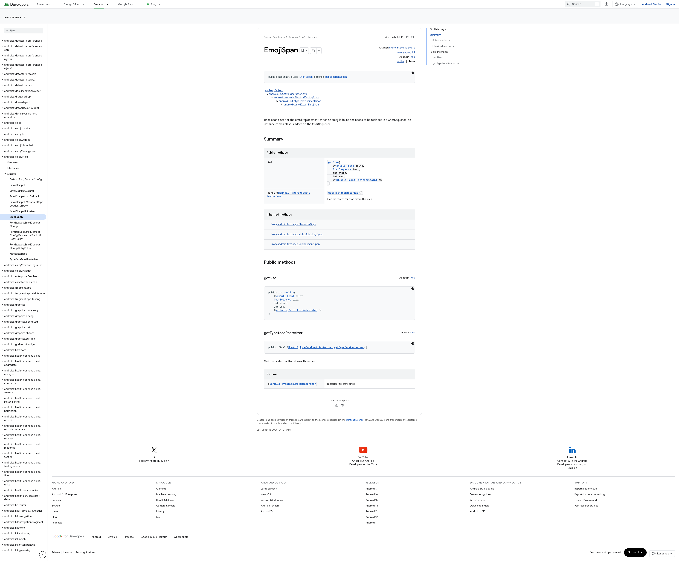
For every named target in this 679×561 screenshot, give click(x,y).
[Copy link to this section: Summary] (286, 139)
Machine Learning (166, 494)
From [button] (293, 224)
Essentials (43, 4)
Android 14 (371, 505)
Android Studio (651, 4)
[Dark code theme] (413, 73)
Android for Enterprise (64, 494)
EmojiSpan (306, 76)
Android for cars (270, 505)
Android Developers (274, 37)
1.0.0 (412, 56)
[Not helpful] (412, 37)
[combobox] (582, 4)
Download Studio (479, 505)
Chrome (112, 537)
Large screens (269, 488)
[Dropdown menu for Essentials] (54, 4)
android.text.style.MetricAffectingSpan (296, 97)
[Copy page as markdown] (313, 51)
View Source (404, 52)
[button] (23, 41)
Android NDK (477, 511)
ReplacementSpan (336, 76)
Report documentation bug (589, 494)
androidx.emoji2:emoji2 (402, 47)
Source (56, 505)
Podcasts (57, 522)
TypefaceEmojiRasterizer (316, 347)
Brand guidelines (85, 552)
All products (181, 537)
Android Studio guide (482, 488)
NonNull (340, 165)
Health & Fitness (165, 500)
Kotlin (400, 61)
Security (56, 500)
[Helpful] (407, 37)
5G (158, 517)
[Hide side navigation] (42, 554)
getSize (333, 162)
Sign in (670, 4)
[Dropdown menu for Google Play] (137, 4)
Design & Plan (72, 4)
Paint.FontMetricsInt (362, 180)
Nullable (340, 180)
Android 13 (371, 511)
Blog (153, 4)
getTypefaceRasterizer (344, 192)
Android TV (267, 511)
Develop (99, 4)
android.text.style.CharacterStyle (288, 94)
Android (56, 488)
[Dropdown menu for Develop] (109, 4)
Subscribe (635, 552)
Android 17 (371, 488)
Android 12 (371, 517)
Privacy (160, 511)
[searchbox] (23, 30)
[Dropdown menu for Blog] (161, 4)
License (67, 552)
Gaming (161, 488)
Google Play (125, 4)
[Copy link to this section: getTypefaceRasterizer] (306, 333)
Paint (350, 165)
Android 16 (371, 494)
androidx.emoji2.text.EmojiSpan (302, 104)
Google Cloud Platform (154, 537)
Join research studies (586, 505)
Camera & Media (165, 505)
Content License (355, 419)
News (55, 511)
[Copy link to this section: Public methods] (299, 263)
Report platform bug (585, 488)
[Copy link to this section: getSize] (279, 278)
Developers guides (480, 494)
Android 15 (371, 500)
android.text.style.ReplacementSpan (300, 101)
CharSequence (342, 169)
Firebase (129, 537)
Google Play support (585, 500)
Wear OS (266, 494)
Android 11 (371, 522)
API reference (15, 17)
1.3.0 (412, 332)
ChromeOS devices (272, 500)
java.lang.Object (273, 90)
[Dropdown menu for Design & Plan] (85, 4)
